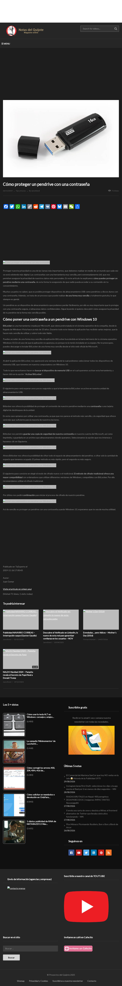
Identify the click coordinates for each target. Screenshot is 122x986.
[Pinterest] (101, 853)
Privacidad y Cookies (38, 981)
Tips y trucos (21, 191)
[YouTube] (79, 853)
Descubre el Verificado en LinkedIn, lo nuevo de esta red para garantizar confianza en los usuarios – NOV (60, 635)
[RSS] (109, 853)
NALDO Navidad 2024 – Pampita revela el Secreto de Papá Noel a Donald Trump (18, 675)
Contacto (91, 981)
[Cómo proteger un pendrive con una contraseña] (21, 620)
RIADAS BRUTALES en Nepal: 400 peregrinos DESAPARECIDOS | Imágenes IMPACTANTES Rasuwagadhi (88, 799)
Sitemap (21, 981)
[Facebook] (71, 853)
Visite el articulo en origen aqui (17, 589)
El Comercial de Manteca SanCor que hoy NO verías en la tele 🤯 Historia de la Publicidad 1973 (92, 777)
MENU (7, 43)
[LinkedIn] (94, 853)
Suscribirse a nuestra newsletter (68, 981)
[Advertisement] (61, 11)
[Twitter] (86, 853)
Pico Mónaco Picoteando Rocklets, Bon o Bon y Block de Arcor (92, 826)
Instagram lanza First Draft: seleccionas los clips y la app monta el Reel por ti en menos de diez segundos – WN (92, 787)
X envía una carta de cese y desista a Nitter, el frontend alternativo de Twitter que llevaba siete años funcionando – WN (91, 813)
